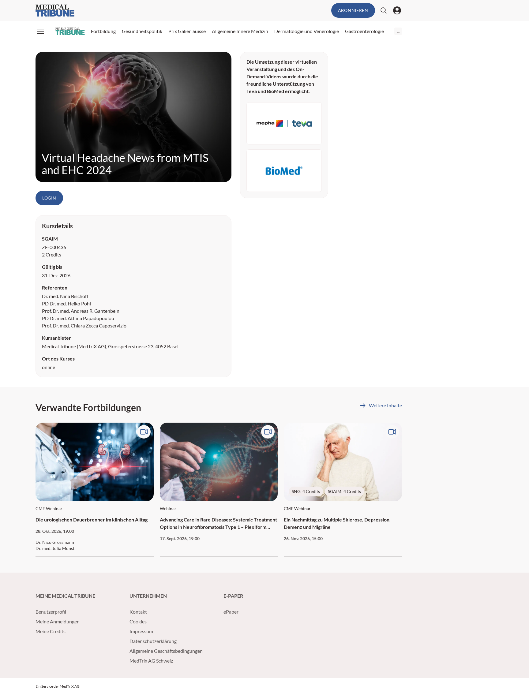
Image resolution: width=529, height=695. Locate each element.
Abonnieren (353, 10)
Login (49, 197)
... (398, 31)
